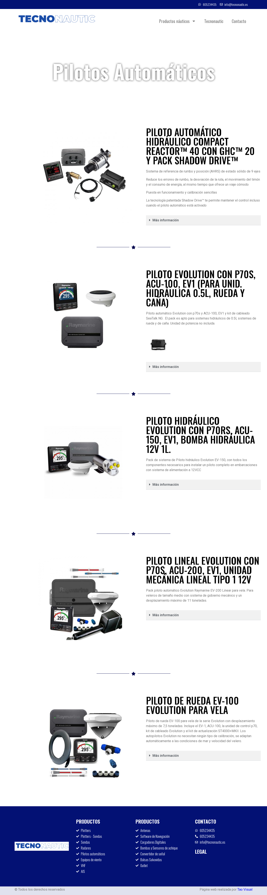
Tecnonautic (213, 21)
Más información (165, 220)
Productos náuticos (174, 21)
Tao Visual (244, 889)
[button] (203, 220)
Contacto (239, 21)
